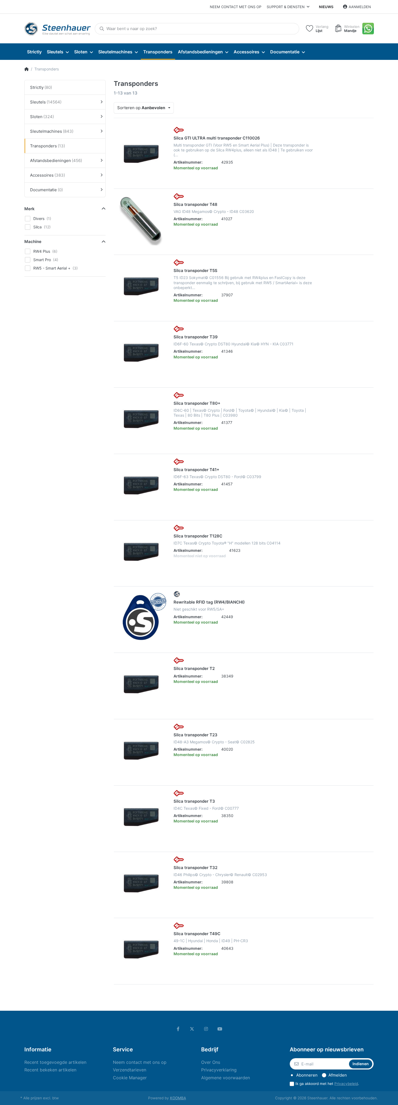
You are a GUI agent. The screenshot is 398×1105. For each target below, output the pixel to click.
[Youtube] (220, 1029)
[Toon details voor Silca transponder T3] (141, 817)
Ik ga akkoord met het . (327, 1083)
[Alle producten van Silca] (179, 129)
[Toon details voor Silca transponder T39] (141, 353)
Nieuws (326, 7)
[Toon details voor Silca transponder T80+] (141, 419)
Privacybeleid (346, 1083)
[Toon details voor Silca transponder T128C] (141, 552)
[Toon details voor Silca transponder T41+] (141, 485)
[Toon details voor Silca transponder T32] (141, 883)
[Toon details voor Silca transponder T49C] (141, 949)
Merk (29, 208)
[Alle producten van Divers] (177, 594)
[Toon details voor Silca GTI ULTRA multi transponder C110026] (141, 154)
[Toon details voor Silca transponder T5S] (141, 286)
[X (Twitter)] (192, 1029)
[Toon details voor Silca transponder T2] (141, 684)
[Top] (26, 69)
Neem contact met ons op (235, 7)
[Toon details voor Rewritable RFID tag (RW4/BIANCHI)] (141, 618)
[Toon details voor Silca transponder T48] (141, 220)
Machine (32, 241)
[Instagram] (206, 1029)
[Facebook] (178, 1029)
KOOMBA (178, 1098)
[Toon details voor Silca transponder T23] (141, 751)
